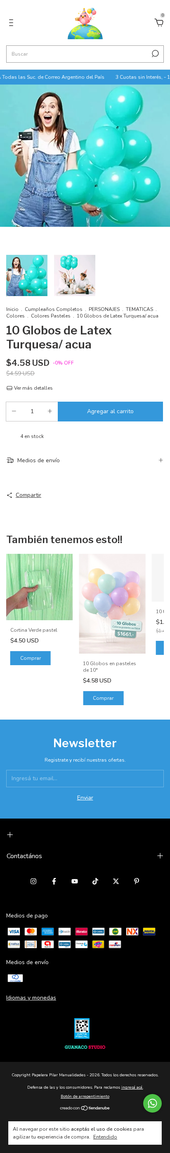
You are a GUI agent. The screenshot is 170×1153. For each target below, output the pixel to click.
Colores (15, 316)
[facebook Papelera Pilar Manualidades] (54, 881)
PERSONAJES (104, 309)
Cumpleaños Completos (54, 309)
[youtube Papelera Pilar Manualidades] (74, 881)
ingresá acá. (132, 1087)
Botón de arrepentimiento (85, 1096)
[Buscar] (154, 53)
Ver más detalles (33, 388)
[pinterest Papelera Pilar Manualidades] (136, 881)
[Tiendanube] (85, 1109)
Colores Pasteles (51, 316)
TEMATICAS (139, 309)
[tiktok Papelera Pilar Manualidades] (95, 881)
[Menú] (12, 24)
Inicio (12, 309)
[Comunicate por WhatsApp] (152, 1103)
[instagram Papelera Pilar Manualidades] (33, 881)
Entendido (105, 1137)
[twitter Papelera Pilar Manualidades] (116, 881)
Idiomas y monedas (31, 998)
